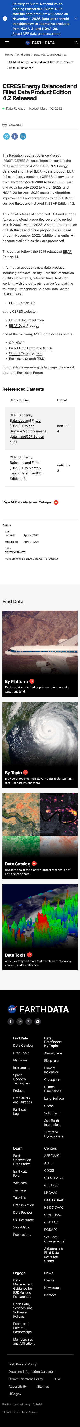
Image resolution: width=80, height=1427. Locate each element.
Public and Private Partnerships (22, 1328)
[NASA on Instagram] (19, 1021)
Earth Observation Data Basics (22, 1160)
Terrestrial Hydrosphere (53, 1134)
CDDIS (49, 1170)
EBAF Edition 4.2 (22, 303)
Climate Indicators (51, 1070)
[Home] (43, 42)
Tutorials (19, 1198)
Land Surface (54, 1098)
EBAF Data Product (24, 325)
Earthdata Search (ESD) (27, 359)
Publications (22, 1235)
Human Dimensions (52, 1089)
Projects (19, 1091)
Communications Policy (26, 1379)
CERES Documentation (26, 320)
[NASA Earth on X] (28, 1021)
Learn (17, 1148)
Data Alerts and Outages (50, 54)
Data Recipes (22, 1212)
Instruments (21, 1068)
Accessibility (18, 1386)
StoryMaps (21, 1227)
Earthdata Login (20, 1111)
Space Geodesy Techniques (21, 1079)
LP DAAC (50, 1193)
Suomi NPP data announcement (36, 34)
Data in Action (23, 1205)
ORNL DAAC (53, 1215)
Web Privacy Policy (23, 1364)
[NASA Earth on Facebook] (10, 1021)
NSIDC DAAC (53, 1207)
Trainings (19, 1190)
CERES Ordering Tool (25, 353)
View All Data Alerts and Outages (27, 502)
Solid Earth (52, 1113)
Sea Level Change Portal (54, 1239)
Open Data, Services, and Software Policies (23, 1310)
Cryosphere (52, 1079)
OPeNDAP (16, 343)
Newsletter (52, 1287)
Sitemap (43, 1386)
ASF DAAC (51, 1156)
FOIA (56, 1379)
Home (9, 54)
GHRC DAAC (53, 1178)
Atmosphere (53, 1053)
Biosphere (51, 1061)
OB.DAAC (51, 1222)
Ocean (49, 1106)
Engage (19, 1273)
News (48, 1273)
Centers (50, 1148)
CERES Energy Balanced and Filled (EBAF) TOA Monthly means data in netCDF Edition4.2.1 (26, 468)
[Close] (76, 19)
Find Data (23, 54)
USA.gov (15, 1394)
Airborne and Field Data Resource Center (53, 1254)
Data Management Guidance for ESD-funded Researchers (22, 1288)
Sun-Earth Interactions (52, 1123)
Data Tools (21, 1053)
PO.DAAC (51, 1230)
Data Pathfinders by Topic (53, 1042)
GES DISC (51, 1185)
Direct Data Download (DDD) (30, 348)
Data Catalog (23, 1045)
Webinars (19, 1183)
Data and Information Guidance (31, 1371)
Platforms (20, 1060)
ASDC (48, 1163)
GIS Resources (23, 1220)
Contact (50, 1295)
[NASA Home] (28, 42)
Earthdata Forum (30, 373)
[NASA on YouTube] (37, 1021)
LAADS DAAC (54, 1200)
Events (49, 1280)
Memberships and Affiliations (24, 1341)
